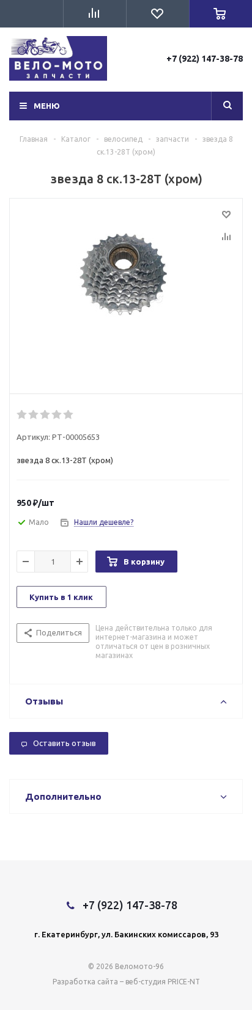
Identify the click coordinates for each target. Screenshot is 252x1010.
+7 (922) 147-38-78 (204, 58)
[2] (34, 415)
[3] (45, 415)
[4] (57, 415)
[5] (69, 415)
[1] (22, 415)
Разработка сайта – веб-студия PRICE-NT (126, 982)
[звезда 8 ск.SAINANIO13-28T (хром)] (126, 293)
